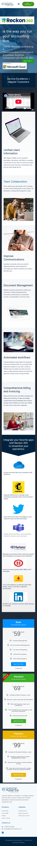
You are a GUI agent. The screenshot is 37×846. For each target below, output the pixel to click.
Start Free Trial (18, 664)
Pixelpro (22, 842)
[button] (17, 4)
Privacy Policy (28, 840)
